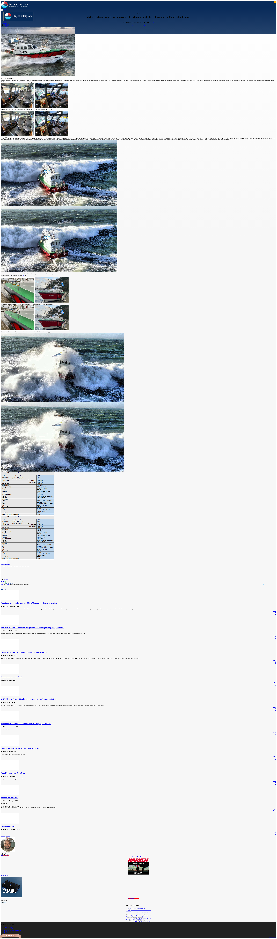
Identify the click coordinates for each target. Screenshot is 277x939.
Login (2, 584)
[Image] (59, 205)
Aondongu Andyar (5, 853)
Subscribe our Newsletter (133, 898)
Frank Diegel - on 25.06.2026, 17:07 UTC (143, 912)
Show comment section (137, 25)
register (7, 584)
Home (4, 8)
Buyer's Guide (6, 24)
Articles (5, 21)
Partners (5, 931)
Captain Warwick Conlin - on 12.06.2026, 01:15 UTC (140, 918)
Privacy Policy (11, 930)
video (24, 275)
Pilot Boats (5, 579)
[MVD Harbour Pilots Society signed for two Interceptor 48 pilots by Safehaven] (10, 624)
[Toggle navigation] (2, 10)
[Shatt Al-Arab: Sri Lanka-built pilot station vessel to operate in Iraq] (10, 696)
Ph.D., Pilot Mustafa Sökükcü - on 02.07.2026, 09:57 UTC (139, 910)
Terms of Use (18, 930)
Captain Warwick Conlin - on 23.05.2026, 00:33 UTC (140, 921)
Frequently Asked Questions (10, 928)
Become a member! (5, 855)
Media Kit (6, 932)
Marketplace (6, 25)
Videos (5, 23)
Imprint (5, 930)
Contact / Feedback (8, 927)
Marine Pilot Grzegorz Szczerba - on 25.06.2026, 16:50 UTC (139, 915)
